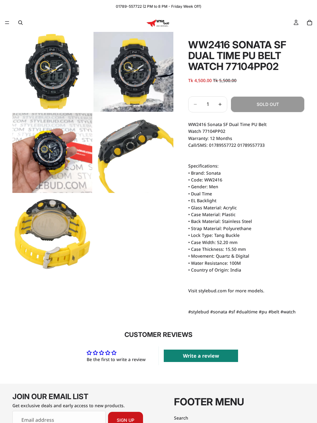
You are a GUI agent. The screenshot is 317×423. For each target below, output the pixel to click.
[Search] (20, 22)
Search (181, 418)
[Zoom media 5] (52, 234)
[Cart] (309, 22)
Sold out (268, 104)
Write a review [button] (201, 355)
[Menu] (7, 22)
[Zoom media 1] (52, 72)
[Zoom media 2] (133, 72)
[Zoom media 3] (52, 153)
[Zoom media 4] (133, 153)
